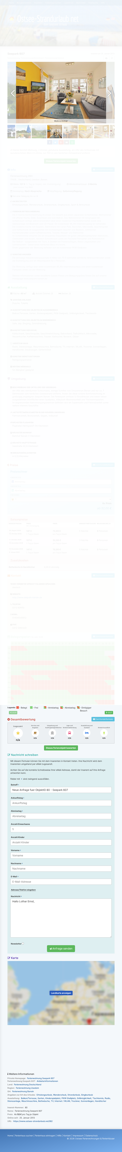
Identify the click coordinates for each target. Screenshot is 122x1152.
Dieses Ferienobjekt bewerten (61, 748)
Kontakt (67, 1135)
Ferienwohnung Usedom (27, 1088)
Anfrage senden (62, 948)
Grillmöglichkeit (84, 1098)
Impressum (78, 1135)
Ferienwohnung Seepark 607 (40, 1078)
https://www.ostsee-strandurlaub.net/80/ (33, 1121)
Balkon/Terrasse (28, 1098)
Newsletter (16, 944)
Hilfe (59, 1135)
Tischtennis (98, 1098)
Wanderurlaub (59, 1095)
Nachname (16, 863)
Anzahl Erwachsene (20, 824)
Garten (41, 1098)
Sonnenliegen (87, 1101)
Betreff (14, 785)
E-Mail (14, 876)
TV (52, 1101)
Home (10, 1135)
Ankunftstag (17, 798)
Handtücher (100, 1101)
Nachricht (16, 896)
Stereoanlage (13, 1101)
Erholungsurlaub (44, 1095)
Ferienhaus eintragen (45, 1135)
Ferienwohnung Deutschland (27, 1084)
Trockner (75, 1101)
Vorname (15, 850)
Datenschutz (91, 1135)
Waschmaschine (29, 1101)
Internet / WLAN (62, 1101)
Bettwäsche (44, 1101)
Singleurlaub (87, 1095)
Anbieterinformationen (47, 1081)
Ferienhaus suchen (24, 1135)
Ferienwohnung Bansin (23, 1091)
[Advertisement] (61, 1049)
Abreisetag (16, 811)
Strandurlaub (74, 1095)
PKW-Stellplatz (69, 1098)
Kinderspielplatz (52, 1098)
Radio (107, 1098)
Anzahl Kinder (17, 837)
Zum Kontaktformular (104, 719)
